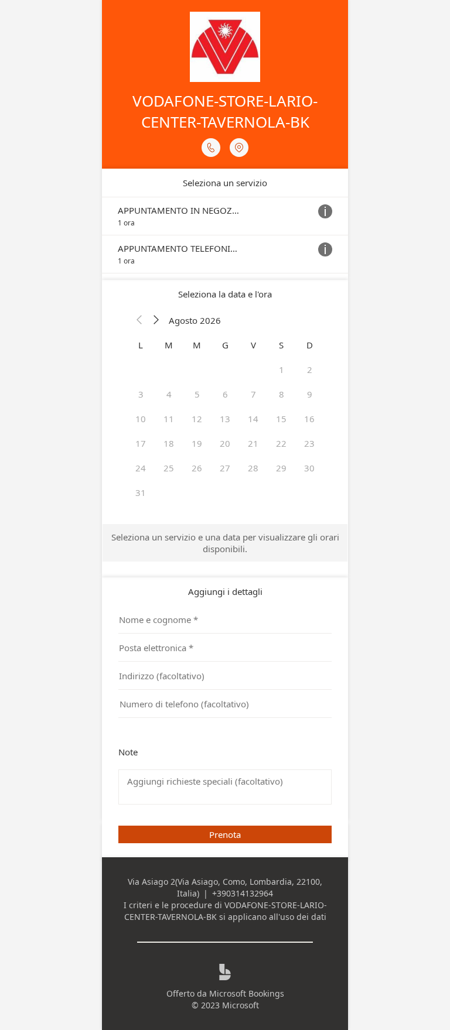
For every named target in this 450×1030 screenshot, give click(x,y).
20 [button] (225, 443)
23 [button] (309, 443)
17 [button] (140, 443)
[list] (225, 235)
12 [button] (197, 419)
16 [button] (309, 419)
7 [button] (253, 394)
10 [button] (140, 419)
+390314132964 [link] (242, 893)
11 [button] (168, 419)
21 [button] (253, 443)
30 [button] (309, 468)
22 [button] (281, 443)
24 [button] (140, 468)
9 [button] (309, 394)
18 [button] (168, 443)
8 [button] (281, 394)
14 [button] (253, 419)
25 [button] (168, 468)
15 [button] (281, 419)
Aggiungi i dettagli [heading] (225, 591)
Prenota (225, 834)
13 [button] (225, 419)
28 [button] (253, 468)
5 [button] (197, 394)
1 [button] (281, 369)
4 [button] (169, 394)
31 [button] (140, 492)
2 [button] (309, 369)
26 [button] (197, 468)
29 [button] (281, 468)
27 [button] (225, 468)
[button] (139, 320)
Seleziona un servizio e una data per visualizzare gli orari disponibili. (225, 543)
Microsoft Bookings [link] (246, 993)
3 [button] (141, 394)
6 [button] (225, 394)
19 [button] (197, 443)
